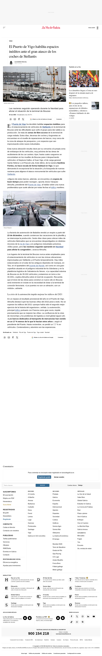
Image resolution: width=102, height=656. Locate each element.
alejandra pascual (21, 61)
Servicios (6, 542)
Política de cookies (47, 653)
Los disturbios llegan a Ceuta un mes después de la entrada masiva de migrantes (83, 93)
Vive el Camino (82, 523)
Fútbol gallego (58, 566)
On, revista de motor (84, 548)
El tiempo (56, 539)
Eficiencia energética (10, 562)
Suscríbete (7, 505)
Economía (56, 500)
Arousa (30, 500)
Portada (55, 494)
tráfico (53, 187)
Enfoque (80, 520)
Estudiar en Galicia (84, 504)
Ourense (31, 523)
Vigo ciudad (40, 332)
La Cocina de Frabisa (85, 507)
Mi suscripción (8, 495)
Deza (30, 510)
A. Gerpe (71, 118)
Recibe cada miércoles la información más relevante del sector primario (53, 588)
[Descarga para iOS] (25, 618)
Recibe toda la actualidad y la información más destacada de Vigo (54, 604)
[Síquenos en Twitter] (77, 616)
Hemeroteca (7, 501)
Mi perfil (6, 513)
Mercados (80, 535)
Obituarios (56, 532)
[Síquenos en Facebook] (71, 616)
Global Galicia (82, 500)
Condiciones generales (59, 653)
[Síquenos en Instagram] (82, 616)
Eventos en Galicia (9, 551)
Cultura (55, 520)
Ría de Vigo (22, 332)
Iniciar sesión (59, 477)
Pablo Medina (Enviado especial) (78, 97)
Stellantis (46, 127)
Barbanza (31, 504)
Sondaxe (53, 639)
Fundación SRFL (29, 639)
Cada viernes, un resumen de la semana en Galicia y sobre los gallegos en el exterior (21, 596)
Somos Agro (57, 526)
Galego (80, 485)
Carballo (31, 507)
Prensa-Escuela (74, 639)
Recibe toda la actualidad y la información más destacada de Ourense (86, 604)
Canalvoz (59, 639)
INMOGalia (7, 548)
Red (78, 510)
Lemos (30, 516)
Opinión (55, 510)
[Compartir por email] (15, 119)
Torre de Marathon (59, 547)
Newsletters (7, 516)
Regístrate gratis (44, 477)
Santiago (31, 529)
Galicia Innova (82, 529)
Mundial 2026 (57, 544)
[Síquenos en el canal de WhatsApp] (77, 621)
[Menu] (4, 28)
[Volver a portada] (51, 28)
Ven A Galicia (82, 516)
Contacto (6, 555)
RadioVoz (46, 639)
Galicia (55, 497)
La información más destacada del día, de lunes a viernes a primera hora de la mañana (22, 579)
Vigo (29, 532)
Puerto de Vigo (19, 124)
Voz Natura (65, 639)
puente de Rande (36, 266)
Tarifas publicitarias (10, 539)
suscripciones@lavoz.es (63, 634)
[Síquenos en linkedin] (88, 616)
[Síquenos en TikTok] (71, 621)
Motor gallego (57, 570)
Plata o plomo (82, 513)
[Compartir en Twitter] (23, 119)
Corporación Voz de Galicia (16, 639)
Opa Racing (57, 553)
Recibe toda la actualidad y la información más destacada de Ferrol (86, 596)
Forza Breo (56, 563)
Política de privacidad (34, 653)
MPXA (81, 639)
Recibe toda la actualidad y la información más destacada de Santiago (22, 604)
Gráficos (55, 523)
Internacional (57, 507)
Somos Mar (57, 529)
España (55, 504)
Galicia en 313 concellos (36, 536)
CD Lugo (56, 557)
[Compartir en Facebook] (19, 119)
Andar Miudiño (58, 560)
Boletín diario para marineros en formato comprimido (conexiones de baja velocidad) (85, 588)
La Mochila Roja (83, 526)
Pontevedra (32, 526)
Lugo (29, 520)
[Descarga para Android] (30, 618)
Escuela (80, 545)
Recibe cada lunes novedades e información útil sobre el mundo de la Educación (22, 588)
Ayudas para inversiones (12, 565)
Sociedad (56, 516)
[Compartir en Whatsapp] (10, 119)
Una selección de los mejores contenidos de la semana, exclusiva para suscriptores (86, 579)
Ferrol (30, 513)
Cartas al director (9, 527)
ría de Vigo (24, 244)
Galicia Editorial (88, 639)
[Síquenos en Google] (82, 621)
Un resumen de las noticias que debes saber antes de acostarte (54, 579)
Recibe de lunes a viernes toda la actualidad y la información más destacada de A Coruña (54, 596)
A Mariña (31, 497)
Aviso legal (24, 653)
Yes (78, 542)
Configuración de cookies (74, 653)
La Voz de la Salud (84, 494)
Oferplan (6, 545)
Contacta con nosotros (11, 530)
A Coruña (31, 494)
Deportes (56, 513)
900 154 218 (38, 633)
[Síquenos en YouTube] (93, 616)
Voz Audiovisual (38, 639)
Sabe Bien (81, 497)
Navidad (59, 247)
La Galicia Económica (60, 536)
